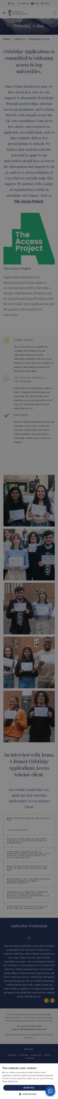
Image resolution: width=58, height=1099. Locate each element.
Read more (13, 1081)
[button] (50, 1091)
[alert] (29, 549)
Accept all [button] (29, 1087)
